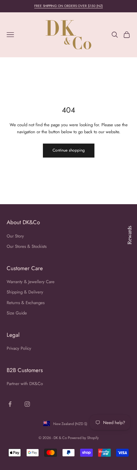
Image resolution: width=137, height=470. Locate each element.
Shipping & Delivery (25, 292)
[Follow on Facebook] (10, 404)
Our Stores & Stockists (27, 246)
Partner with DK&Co (25, 383)
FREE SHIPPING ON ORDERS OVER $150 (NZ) (68, 5)
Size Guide (17, 313)
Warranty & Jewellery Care (31, 281)
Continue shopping (69, 150)
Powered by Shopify (83, 437)
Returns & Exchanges (26, 302)
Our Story (15, 236)
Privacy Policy (19, 348)
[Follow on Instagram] (27, 404)
